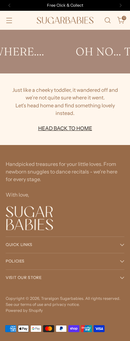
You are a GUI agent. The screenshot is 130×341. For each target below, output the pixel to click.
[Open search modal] (107, 20)
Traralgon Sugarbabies (62, 298)
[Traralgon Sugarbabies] (65, 20)
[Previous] (9, 5)
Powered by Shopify (24, 310)
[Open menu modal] (9, 20)
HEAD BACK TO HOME (65, 128)
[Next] (120, 5)
